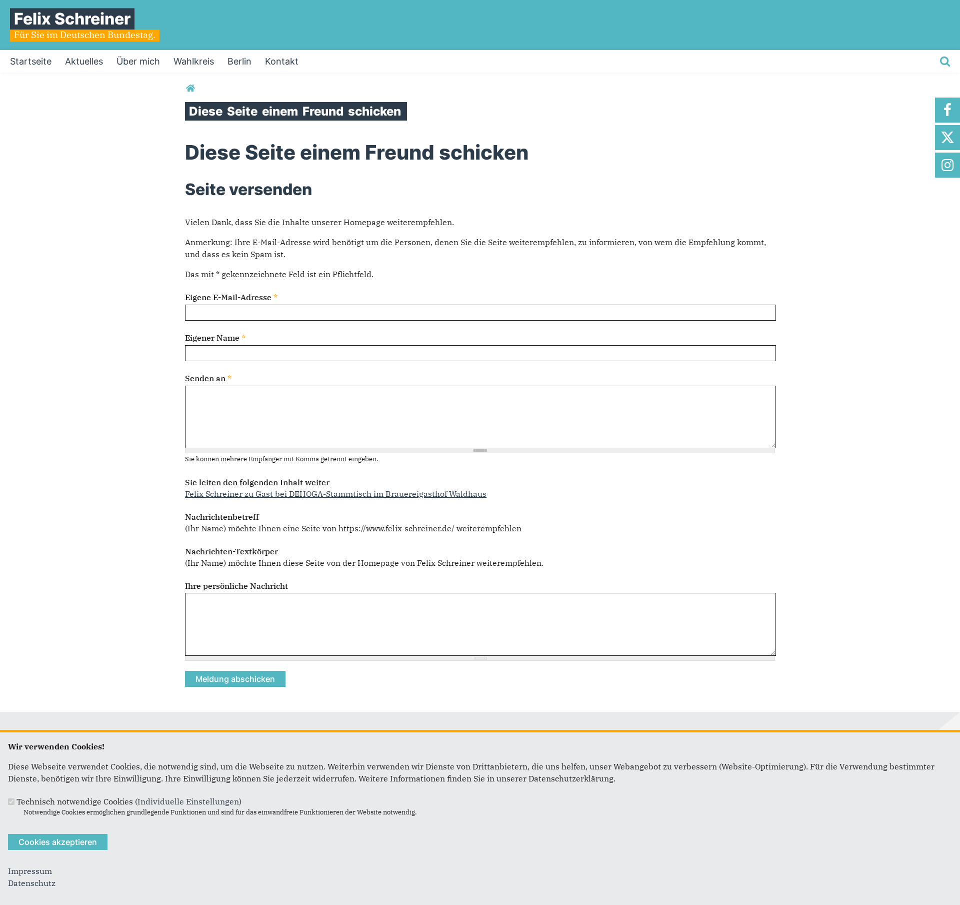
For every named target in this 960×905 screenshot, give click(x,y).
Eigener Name (215, 338)
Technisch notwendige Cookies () (129, 801)
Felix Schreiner (72, 19)
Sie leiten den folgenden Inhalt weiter (257, 482)
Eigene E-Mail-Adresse (231, 297)
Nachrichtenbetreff (222, 517)
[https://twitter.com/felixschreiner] (947, 137)
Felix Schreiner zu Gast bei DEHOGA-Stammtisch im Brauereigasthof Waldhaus (335, 494)
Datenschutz (32, 883)
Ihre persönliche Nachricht (236, 586)
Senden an (208, 378)
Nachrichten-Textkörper (231, 551)
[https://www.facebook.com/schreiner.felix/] (947, 110)
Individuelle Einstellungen (188, 801)
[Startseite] (190, 88)
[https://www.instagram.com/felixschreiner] (947, 165)
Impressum (30, 871)
